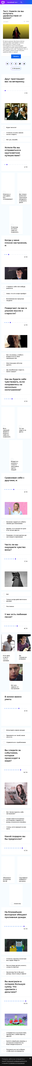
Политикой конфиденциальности (16, 1061)
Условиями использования (16, 1063)
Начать (16, 56)
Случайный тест (12, 2)
